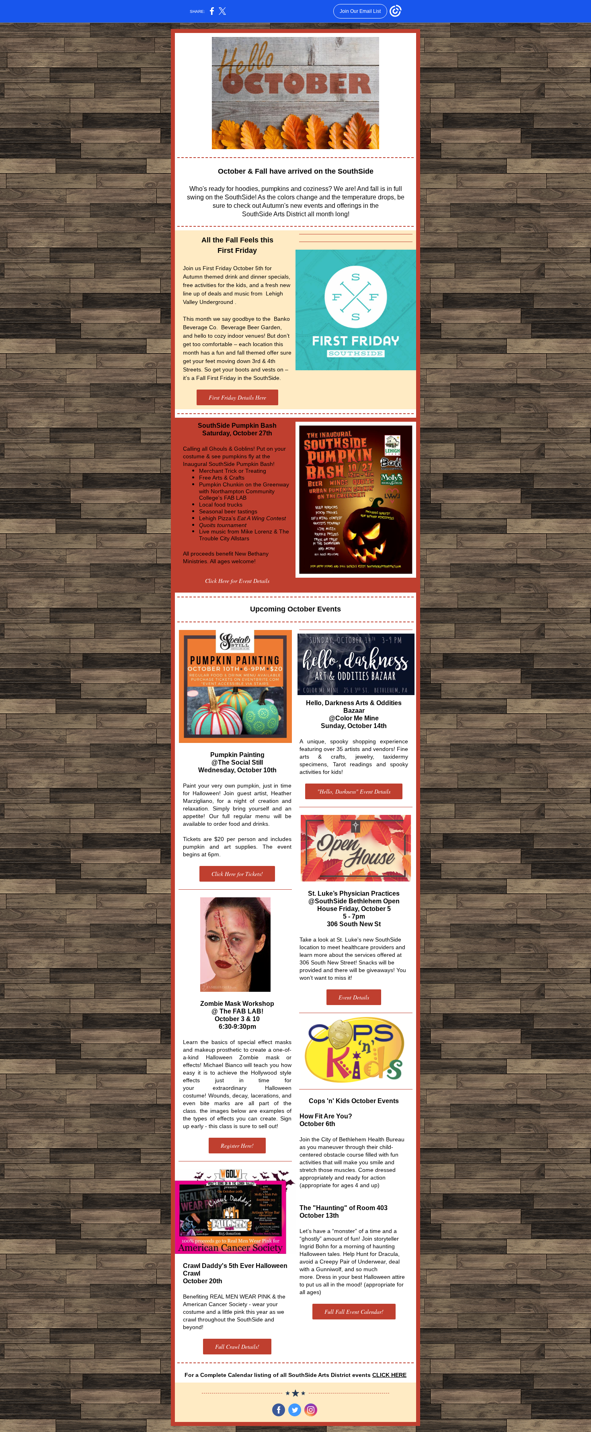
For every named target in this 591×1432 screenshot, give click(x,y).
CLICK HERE (389, 1375)
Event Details (354, 997)
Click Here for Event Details (237, 581)
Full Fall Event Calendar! (354, 1311)
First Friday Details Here (237, 397)
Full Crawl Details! (237, 1346)
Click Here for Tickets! (237, 874)
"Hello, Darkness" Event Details (353, 791)
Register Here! (237, 1145)
